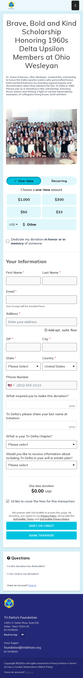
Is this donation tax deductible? (26, 566)
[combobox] (11, 385)
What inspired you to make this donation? (37, 396)
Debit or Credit (41, 526)
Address (12, 314)
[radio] (25, 181)
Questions (20, 558)
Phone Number (17, 377)
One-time (25, 181)
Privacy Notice (58, 663)
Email (10, 291)
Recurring (59, 181)
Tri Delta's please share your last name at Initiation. (36, 416)
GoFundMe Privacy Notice (54, 519)
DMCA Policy (45, 666)
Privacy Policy (48, 515)
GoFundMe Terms (23, 519)
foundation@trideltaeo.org (22, 647)
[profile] (60, 5)
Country (48, 358)
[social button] (75, 5)
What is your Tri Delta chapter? (29, 436)
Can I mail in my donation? (23, 573)
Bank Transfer (41, 535)
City (45, 339)
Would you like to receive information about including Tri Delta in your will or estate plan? (39, 456)
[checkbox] (41, 241)
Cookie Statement (25, 666)
